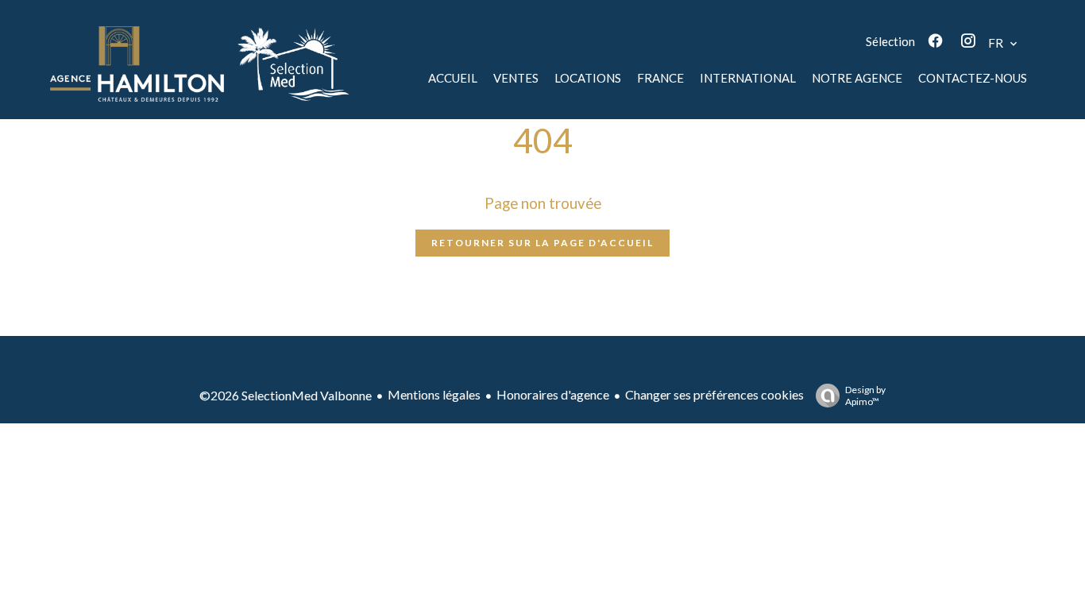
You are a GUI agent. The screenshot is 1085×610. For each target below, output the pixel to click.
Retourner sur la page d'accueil (542, 243)
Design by (865, 395)
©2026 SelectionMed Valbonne (285, 395)
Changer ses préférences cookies (714, 394)
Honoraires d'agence (552, 394)
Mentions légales (434, 394)
